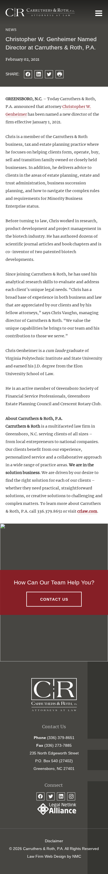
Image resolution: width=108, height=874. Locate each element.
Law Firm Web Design (46, 856)
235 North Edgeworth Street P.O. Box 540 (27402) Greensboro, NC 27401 (54, 761)
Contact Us (54, 599)
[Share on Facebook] (28, 74)
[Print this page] (59, 74)
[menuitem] (54, 841)
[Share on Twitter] (49, 74)
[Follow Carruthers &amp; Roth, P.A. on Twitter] (51, 796)
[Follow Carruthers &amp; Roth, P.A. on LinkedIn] (61, 796)
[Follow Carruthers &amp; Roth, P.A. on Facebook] (40, 796)
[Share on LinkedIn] (38, 74)
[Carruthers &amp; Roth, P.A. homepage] (40, 12)
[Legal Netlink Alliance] (54, 813)
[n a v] (98, 13)
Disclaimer (54, 841)
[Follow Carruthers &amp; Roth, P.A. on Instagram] (71, 796)
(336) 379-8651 (60, 737)
